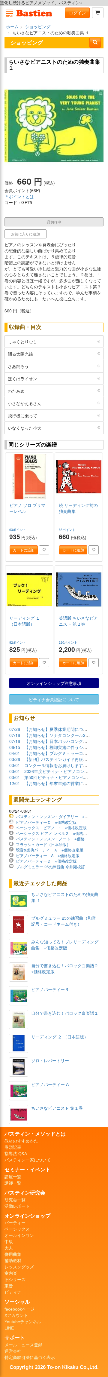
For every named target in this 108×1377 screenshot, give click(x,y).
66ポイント (67, 529)
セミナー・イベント (27, 1170)
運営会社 (12, 1351)
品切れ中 (54, 221)
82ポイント (18, 642)
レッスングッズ (19, 1267)
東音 (8, 1285)
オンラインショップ (27, 1216)
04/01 (14, 753)
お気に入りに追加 (25, 233)
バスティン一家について (27, 1160)
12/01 (14, 783)
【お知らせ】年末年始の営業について (60, 783)
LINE (9, 1328)
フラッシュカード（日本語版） (43, 844)
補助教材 (12, 1260)
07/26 (14, 729)
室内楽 (10, 1273)
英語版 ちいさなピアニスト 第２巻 (78, 621)
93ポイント (18, 529)
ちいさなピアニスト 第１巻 (57, 1108)
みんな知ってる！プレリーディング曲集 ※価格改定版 (64, 945)
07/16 (14, 735)
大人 (8, 1248)
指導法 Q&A (15, 1153)
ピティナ (12, 1292)
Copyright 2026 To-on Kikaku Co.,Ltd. (54, 1367)
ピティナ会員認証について (54, 699)
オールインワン (19, 1235)
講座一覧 (12, 1176)
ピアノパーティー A (50, 1084)
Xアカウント (16, 1315)
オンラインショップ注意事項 (54, 683)
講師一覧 (12, 1183)
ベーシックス (17, 1229)
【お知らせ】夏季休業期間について (58, 729)
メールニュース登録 (23, 1344)
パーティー (15, 1222)
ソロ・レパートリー (50, 1060)
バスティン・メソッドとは (35, 1134)
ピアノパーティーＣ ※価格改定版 (46, 822)
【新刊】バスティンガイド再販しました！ (64, 759)
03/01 (14, 765)
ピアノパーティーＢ (50, 989)
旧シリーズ (15, 1279)
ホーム (12, 26)
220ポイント (68, 642)
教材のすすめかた (21, 1141)
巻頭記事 (12, 1147)
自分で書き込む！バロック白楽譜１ (64, 1013)
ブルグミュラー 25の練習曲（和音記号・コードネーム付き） (63, 921)
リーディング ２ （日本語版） (59, 1037)
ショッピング (37, 26)
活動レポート (17, 1206)
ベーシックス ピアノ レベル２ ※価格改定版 (55, 833)
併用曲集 (12, 1254)
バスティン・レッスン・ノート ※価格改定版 (56, 839)
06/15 (14, 747)
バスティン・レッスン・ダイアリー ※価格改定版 (60, 816)
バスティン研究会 (24, 1193)
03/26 (14, 759)
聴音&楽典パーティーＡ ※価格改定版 (49, 850)
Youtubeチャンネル (22, 1321)
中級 (8, 1241)
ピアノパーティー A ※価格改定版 (48, 855)
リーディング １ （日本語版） (24, 621)
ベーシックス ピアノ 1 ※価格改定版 (51, 827)
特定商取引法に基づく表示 (29, 1357)
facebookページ (19, 1309)
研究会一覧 (15, 1200)
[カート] (98, 12)
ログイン (77, 13)
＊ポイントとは (19, 196)
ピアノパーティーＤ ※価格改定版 (46, 861)
